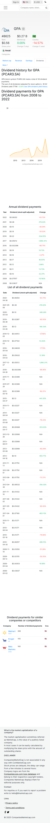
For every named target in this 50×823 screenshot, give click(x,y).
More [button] (4, 65)
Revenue (18, 61)
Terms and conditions (14, 808)
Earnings (29, 61)
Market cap (7, 61)
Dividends (40, 61)
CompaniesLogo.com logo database (20, 774)
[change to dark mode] (46, 2)
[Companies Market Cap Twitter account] (8, 812)
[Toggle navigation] (5, 7)
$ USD (37, 2)
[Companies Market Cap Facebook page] (5, 812)
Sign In (16, 2)
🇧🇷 (34, 36)
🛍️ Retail (6, 50)
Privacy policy (11, 803)
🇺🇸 (25, 2)
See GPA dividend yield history (35, 86)
